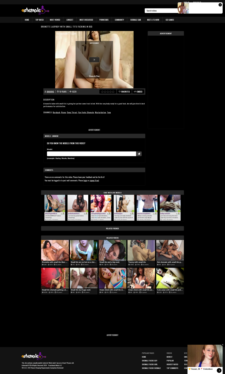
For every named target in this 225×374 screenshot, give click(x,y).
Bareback (56, 112)
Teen (109, 112)
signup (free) (94, 180)
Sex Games (170, 19)
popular (170, 360)
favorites (125, 91)
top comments (172, 368)
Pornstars (104, 19)
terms (186, 360)
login (85, 180)
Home (27, 19)
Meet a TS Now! (153, 19)
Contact (187, 368)
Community (119, 19)
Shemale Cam (135, 19)
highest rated (172, 364)
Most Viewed (55, 19)
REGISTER (196, 2)
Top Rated (39, 19)
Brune (63, 112)
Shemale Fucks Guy (149, 360)
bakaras (50, 91)
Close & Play (94, 76)
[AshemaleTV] (35, 11)
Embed (139, 91)
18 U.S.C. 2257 (189, 364)
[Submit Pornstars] (139, 153)
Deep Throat (72, 112)
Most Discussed (86, 19)
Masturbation (100, 112)
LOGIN (185, 2)
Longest (69, 19)
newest (169, 356)
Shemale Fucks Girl (150, 364)
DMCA (186, 356)
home (144, 356)
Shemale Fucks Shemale (151, 368)
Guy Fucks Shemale (86, 112)
